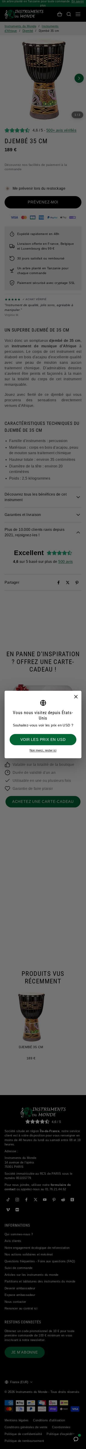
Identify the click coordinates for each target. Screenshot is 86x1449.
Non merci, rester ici (43, 750)
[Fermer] (75, 696)
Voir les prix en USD (43, 740)
